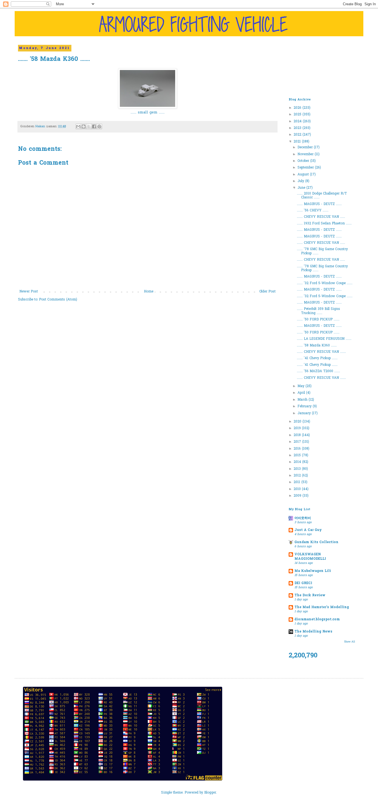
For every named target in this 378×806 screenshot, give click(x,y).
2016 (298, 448)
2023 (298, 128)
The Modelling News (313, 631)
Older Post (267, 291)
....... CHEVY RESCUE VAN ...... (321, 216)
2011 (297, 482)
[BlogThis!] (83, 126)
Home (148, 291)
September (306, 167)
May (301, 386)
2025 (298, 114)
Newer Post (28, 291)
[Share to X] (89, 126)
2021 (298, 141)
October (303, 161)
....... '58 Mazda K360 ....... (317, 345)
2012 (298, 475)
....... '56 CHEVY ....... (312, 210)
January (304, 413)
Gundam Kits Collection (316, 542)
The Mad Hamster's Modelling (321, 607)
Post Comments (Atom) (58, 299)
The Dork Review (309, 595)
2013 (298, 469)
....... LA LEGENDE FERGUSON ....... (324, 338)
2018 (298, 435)
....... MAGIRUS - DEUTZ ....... (319, 204)
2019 (298, 428)
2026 (298, 107)
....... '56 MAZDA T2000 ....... (318, 371)
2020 (298, 421)
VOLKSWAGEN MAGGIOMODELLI (310, 556)
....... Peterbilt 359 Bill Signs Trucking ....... (318, 311)
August (303, 174)
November (306, 154)
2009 (298, 495)
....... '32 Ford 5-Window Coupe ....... (325, 283)
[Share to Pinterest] (99, 126)
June (301, 187)
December (305, 147)
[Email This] (78, 126)
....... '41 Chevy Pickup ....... (317, 358)
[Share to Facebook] (94, 126)
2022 (298, 134)
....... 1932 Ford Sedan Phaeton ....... (324, 223)
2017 (298, 441)
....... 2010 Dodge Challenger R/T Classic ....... (322, 195)
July (301, 181)
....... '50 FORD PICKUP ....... (318, 319)
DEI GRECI (303, 583)
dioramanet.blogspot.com (317, 619)
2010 (298, 489)
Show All (349, 642)
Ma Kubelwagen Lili (312, 571)
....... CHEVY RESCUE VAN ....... (321, 351)
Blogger (210, 792)
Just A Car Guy (308, 530)
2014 (298, 462)
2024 (298, 121)
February (305, 406)
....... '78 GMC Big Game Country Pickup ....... (322, 251)
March (303, 399)
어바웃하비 (302, 518)
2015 (298, 455)
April (301, 392)
